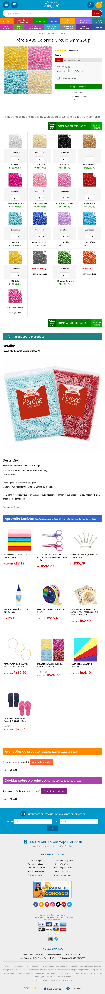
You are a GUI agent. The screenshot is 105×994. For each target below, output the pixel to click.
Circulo (58, 55)
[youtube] (63, 904)
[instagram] (52, 904)
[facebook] (35, 904)
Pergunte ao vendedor (54, 791)
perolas (62, 34)
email (56, 821)
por (39, 567)
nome (10, 821)
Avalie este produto (41, 762)
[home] (51, 7)
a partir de (9, 564)
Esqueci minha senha (36, 871)
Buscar (97, 13)
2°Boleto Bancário (61, 864)
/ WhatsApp (56, 842)
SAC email (75, 842)
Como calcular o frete (36, 868)
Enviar (52, 828)
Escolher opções (78, 86)
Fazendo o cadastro (36, 864)
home (41, 34)
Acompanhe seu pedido (63, 860)
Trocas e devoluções (62, 871)
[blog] (41, 904)
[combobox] (52, 13)
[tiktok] (58, 904)
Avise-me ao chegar (40, 268)
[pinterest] (47, 904)
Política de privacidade (63, 868)
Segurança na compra (62, 875)
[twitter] (69, 904)
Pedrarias (51, 34)
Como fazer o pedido (36, 860)
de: (38, 672)
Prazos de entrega (35, 875)
